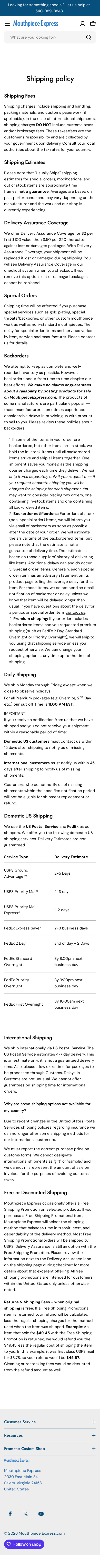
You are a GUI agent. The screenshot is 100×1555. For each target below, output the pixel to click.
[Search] (89, 37)
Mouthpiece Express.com (42, 1533)
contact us (75, 612)
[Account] (82, 24)
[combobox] (50, 37)
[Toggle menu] (7, 24)
